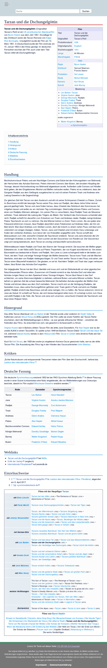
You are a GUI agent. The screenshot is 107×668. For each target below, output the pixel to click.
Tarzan (75, 92)
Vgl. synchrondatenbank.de (25, 485)
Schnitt (61, 85)
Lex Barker (65, 92)
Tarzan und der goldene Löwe (44, 583)
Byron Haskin (80, 64)
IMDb (44, 458)
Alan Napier (66, 107)
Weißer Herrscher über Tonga (84, 623)
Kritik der (15, 461)
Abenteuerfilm (48, 31)
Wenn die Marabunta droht (19, 626)
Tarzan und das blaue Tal (91, 330)
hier (26, 651)
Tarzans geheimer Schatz (42, 516)
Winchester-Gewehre (43, 383)
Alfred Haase (57, 420)
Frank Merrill (23, 505)
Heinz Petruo (57, 426)
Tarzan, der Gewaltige (41, 559)
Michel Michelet (81, 77)
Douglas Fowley (68, 100)
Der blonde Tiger (92, 618)
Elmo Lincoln (23, 497)
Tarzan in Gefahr (68, 333)
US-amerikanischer (32, 31)
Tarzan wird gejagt (39, 524)
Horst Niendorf (57, 394)
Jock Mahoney (22, 565)
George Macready (69, 97)
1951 (76, 49)
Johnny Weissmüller (19, 518)
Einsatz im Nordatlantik (16, 618)
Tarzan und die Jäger (78, 554)
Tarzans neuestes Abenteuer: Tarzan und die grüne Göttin (57, 533)
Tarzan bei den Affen (40, 496)
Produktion (62, 74)
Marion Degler (57, 431)
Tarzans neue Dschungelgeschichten (47, 505)
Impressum (41, 664)
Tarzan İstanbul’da (62, 586)
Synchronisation (80, 125)
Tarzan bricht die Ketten (83, 545)
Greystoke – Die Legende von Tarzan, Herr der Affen (54, 596)
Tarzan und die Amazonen (42, 522)
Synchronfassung (25, 377)
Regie (60, 64)
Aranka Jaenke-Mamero (62, 400)
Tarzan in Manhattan (66, 599)
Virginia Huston (67, 95)
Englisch (78, 45)
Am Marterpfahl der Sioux (35, 620)
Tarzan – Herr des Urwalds (43, 593)
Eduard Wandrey (58, 441)
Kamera (61, 81)
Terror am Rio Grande (18, 623)
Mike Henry (24, 573)
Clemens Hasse (58, 415)
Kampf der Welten (37, 623)
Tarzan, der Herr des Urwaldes (45, 588)
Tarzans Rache (38, 514)
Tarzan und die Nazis (40, 519)
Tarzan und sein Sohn (61, 514)
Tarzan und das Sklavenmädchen (75, 539)
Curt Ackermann (58, 405)
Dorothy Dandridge (69, 105)
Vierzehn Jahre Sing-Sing (39, 618)
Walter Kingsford (68, 121)
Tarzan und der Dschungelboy (44, 574)
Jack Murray (79, 85)
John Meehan (84, 344)
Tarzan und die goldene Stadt (44, 571)
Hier (37, 651)
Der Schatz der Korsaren (58, 623)
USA (76, 42)
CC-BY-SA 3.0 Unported (68, 646)
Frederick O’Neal (68, 110)
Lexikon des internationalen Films (19, 362)
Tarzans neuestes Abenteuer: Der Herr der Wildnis (53, 530)
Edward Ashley (67, 113)
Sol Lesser (79, 74)
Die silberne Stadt (57, 620)
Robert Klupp (57, 436)
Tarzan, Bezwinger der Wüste (70, 519)
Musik (60, 77)
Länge (60, 53)
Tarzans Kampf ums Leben (43, 556)
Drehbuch (62, 68)
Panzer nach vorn (45, 629)
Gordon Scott (23, 555)
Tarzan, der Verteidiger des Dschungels (48, 545)
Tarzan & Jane (74, 608)
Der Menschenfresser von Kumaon (68, 618)
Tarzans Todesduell (65, 565)
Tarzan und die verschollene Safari (46, 554)
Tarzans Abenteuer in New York (74, 516)
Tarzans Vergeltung (68, 511)
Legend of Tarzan (73, 602)
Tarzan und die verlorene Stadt (45, 602)
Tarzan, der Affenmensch (42, 511)
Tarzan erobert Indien (40, 565)
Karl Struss (79, 81)
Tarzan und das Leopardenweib (75, 522)
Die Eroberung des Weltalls (44, 626)
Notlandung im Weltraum (82, 629)
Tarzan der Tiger (78, 505)
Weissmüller (49, 333)
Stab (80, 60)
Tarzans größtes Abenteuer (74, 556)
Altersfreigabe (64, 56)
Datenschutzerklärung (60, 664)
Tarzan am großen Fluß (74, 571)
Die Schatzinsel (16, 620)
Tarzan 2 (91, 608)
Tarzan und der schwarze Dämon (46, 551)
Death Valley (86, 313)
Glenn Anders (67, 102)
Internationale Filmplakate (19, 464)
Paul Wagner (57, 410)
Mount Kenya (28, 316)
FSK (76, 56)
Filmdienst (86, 479)
